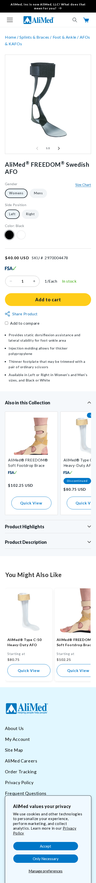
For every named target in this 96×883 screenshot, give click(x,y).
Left (12, 214)
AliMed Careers (21, 760)
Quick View (31, 503)
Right (30, 214)
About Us (14, 728)
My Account (17, 739)
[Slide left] (37, 148)
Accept (45, 846)
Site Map (14, 750)
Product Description (26, 542)
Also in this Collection (27, 402)
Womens (16, 193)
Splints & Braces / (35, 37)
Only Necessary (46, 858)
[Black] (9, 234)
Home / (12, 37)
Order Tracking (20, 771)
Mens (38, 193)
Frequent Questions (26, 793)
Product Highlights (24, 526)
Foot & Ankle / (66, 37)
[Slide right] (58, 148)
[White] (21, 234)
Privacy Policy (19, 782)
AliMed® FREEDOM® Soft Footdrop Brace (28, 463)
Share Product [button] (25, 314)
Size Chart (83, 185)
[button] (9, 20)
